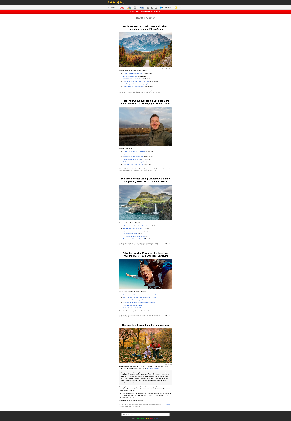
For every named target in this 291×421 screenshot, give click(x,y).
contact (174, 2)
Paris (140, 92)
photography (138, 406)
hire (163, 2)
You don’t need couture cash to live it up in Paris (134, 162)
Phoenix (157, 315)
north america (135, 92)
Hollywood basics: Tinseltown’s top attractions (134, 228)
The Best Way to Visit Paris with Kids (132, 308)
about (152, 2)
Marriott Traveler (128, 92)
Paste (130, 245)
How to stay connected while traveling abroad (134, 239)
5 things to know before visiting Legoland (133, 300)
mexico (154, 169)
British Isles (130, 91)
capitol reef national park (155, 404)
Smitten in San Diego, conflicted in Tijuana (133, 164)
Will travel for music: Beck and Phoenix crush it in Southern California (139, 297)
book (158, 2)
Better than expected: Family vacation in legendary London (137, 84)
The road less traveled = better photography (145, 325)
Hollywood (155, 243)
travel (145, 170)
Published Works (146, 92)
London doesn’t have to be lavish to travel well (134, 151)
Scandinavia (152, 245)
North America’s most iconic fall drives (132, 78)
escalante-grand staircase (125, 406)
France (158, 91)
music (168, 2)
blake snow (140, 418)
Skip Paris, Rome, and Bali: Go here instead (133, 86)
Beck (128, 315)
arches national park (132, 404)
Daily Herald (141, 91)
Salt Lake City (144, 245)
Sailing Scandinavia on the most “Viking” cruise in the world (137, 226)
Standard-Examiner (155, 92)
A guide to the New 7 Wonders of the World (133, 231)
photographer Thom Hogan (153, 368)
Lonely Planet (122, 245)
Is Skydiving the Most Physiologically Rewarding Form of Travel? (139, 302)
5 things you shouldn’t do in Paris (131, 233)
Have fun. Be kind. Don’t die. (130, 76)
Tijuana (141, 170)
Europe (145, 169)
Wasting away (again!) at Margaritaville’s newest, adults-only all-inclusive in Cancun (143, 294)
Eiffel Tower (147, 91)
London (121, 92)
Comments (167, 404)
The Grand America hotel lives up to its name (134, 236)
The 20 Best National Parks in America (132, 305)
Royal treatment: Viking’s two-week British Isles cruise (136, 81)
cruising (135, 91)
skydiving (130, 317)
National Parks (145, 315)
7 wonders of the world (132, 243)
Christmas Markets (131, 169)
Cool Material (140, 169)
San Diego (136, 170)
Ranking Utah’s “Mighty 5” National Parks (133, 156)
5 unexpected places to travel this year (132, 159)
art (137, 404)
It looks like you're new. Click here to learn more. (145, 12)
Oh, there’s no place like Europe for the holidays (134, 154)
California (141, 243)
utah (148, 170)
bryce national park (143, 404)
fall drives (153, 91)
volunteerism (153, 170)
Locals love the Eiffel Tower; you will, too (133, 73)
